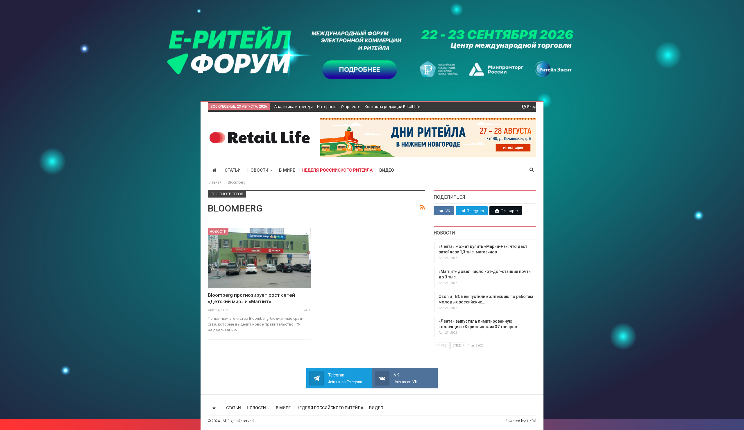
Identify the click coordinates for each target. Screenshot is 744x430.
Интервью (327, 106)
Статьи (233, 170)
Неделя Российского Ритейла (337, 170)
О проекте (350, 106)
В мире (287, 170)
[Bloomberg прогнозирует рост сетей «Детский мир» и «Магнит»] (259, 258)
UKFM (531, 420)
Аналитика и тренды (293, 106)
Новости (257, 170)
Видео (386, 170)
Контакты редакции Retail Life (392, 106)
